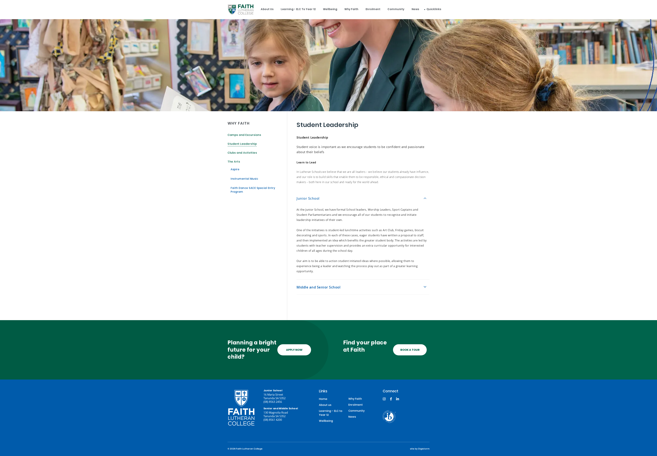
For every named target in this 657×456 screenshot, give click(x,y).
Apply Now (294, 350)
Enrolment (373, 9)
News (415, 9)
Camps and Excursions (244, 135)
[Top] (241, 408)
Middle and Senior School (318, 287)
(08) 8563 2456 (272, 401)
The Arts (234, 162)
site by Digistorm (419, 449)
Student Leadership (242, 144)
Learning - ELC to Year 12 (298, 9)
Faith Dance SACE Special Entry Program (253, 190)
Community (396, 9)
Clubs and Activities (242, 153)
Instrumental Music (244, 179)
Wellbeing (330, 9)
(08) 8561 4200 (272, 419)
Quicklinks (434, 9)
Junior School (308, 198)
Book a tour (410, 350)
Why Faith (351, 9)
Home (323, 399)
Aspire (235, 170)
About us (267, 9)
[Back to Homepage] (241, 9)
